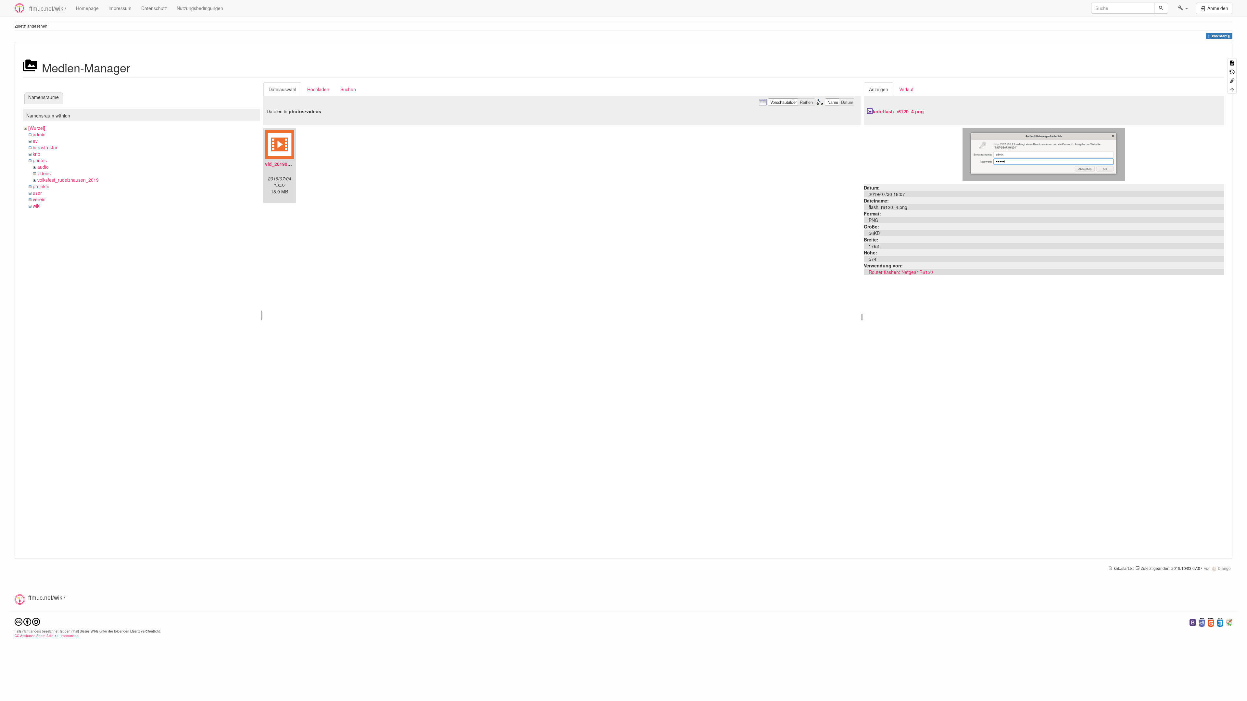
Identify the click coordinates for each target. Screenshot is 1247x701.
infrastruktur (45, 147)
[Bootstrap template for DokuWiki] (1193, 621)
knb (36, 154)
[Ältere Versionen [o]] (1232, 71)
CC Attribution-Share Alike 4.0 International (47, 635)
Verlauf (906, 89)
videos (44, 173)
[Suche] (1161, 8)
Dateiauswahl (282, 89)
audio (43, 167)
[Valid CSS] (1220, 621)
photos (40, 160)
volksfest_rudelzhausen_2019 (68, 180)
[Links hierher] (1232, 80)
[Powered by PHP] (1202, 621)
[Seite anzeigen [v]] (1232, 62)
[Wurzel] (36, 128)
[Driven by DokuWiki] (1229, 621)
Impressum (120, 8)
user (37, 193)
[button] (1183, 8)
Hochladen (318, 89)
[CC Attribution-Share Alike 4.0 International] (27, 621)
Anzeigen (878, 89)
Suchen (348, 89)
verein (39, 199)
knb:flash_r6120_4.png (898, 111)
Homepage (87, 8)
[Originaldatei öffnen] (1044, 154)
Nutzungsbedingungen (200, 8)
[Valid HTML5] (1211, 621)
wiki (36, 206)
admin (39, 134)
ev (35, 141)
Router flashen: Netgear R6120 (901, 272)
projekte (41, 186)
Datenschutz (154, 8)
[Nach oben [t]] (1232, 89)
